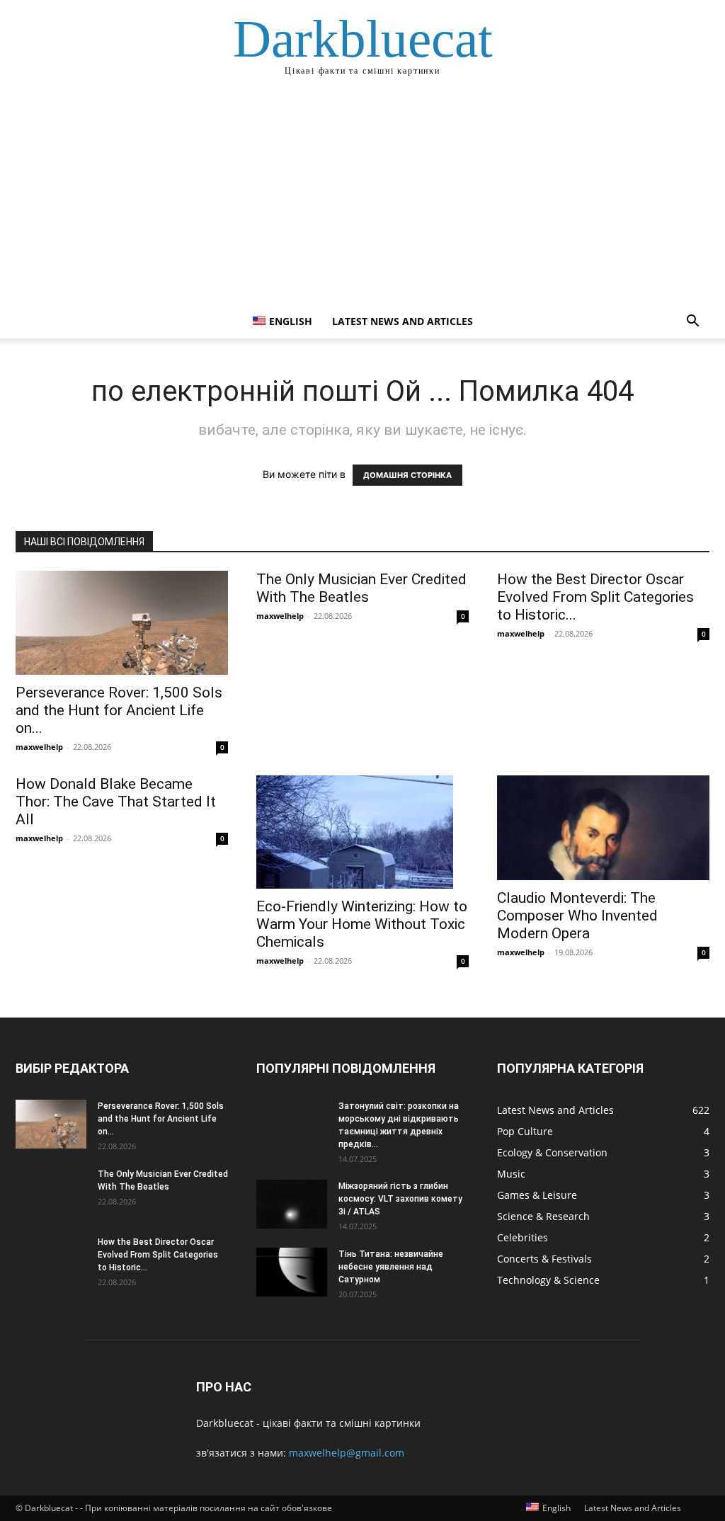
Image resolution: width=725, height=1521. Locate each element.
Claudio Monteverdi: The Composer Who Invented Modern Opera (577, 915)
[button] (692, 322)
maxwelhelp (39, 746)
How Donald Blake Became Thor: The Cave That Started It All (116, 801)
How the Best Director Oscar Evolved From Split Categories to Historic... (595, 597)
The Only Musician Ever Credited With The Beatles (361, 588)
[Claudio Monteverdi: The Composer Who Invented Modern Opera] (603, 827)
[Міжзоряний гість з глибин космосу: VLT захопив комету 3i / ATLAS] (291, 1204)
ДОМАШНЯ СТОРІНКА (407, 475)
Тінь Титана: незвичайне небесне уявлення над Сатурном (390, 1266)
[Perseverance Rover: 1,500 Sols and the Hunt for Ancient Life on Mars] (122, 623)
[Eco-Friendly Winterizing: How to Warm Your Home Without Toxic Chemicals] (362, 832)
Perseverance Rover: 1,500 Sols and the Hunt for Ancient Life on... (119, 710)
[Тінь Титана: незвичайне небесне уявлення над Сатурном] (291, 1272)
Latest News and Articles (402, 321)
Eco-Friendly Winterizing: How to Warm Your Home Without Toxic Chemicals (361, 924)
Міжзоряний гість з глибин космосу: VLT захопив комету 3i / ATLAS (400, 1199)
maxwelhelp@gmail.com (346, 1452)
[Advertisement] (362, 198)
